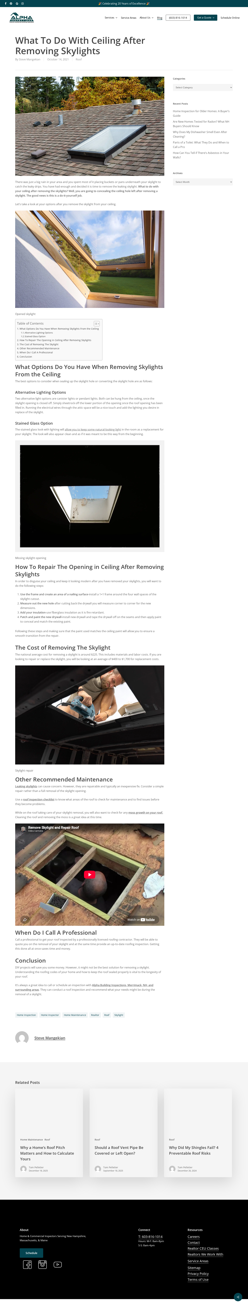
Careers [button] (194, 1236)
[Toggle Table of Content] (95, 324)
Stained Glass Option (35, 336)
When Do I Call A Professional (36, 352)
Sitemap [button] (194, 1267)
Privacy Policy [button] (198, 1273)
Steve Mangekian (29, 59)
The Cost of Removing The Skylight (39, 344)
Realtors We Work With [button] (205, 1254)
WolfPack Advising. (90, 1304)
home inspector (50, 1015)
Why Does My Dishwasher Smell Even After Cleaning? (200, 134)
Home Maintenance (31, 1139)
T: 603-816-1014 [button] (150, 1236)
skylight (118, 1015)
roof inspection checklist (38, 799)
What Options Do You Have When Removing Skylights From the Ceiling (59, 328)
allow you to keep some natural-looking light (93, 429)
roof (106, 1015)
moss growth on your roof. (145, 812)
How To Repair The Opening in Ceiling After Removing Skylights (55, 340)
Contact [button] (194, 1242)
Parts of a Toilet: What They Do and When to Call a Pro (201, 145)
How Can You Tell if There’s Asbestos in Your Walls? (201, 155)
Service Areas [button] (198, 1261)
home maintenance (75, 1015)
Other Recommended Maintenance (39, 348)
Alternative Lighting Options (39, 332)
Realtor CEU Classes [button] (203, 1248)
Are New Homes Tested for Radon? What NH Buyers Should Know (201, 124)
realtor (95, 1015)
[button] (31, 1253)
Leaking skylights (26, 786)
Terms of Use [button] (198, 1279)
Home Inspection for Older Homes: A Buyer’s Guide (201, 113)
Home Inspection (26, 1015)
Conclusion (26, 356)
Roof (79, 59)
